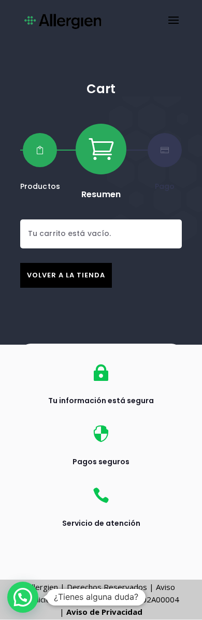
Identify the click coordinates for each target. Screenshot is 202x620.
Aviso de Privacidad (104, 612)
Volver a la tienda (66, 275)
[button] (22, 597)
